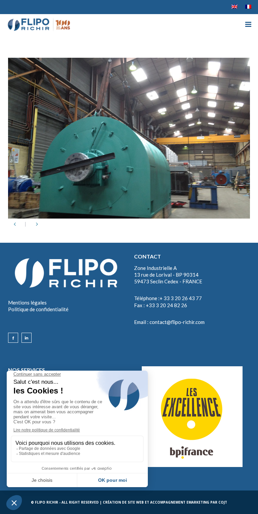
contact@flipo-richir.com (177, 322)
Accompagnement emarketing (179, 502)
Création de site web (123, 502)
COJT (222, 502)
